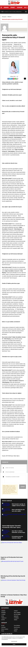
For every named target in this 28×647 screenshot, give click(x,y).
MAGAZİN (16, 616)
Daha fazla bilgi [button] (14, 641)
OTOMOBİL (16, 618)
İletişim (15, 630)
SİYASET (13, 7)
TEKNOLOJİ (3, 618)
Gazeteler (3, 627)
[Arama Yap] (25, 11)
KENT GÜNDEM (17, 612)
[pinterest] (14, 79)
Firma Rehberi (17, 625)
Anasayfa (4, 16)
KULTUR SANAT (17, 614)
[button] (27, 7)
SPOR (2, 616)
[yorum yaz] (17, 79)
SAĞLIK (9, 16)
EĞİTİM (3, 619)
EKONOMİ (19, 7)
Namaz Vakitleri (4, 629)
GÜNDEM (6, 7)
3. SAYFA (3, 614)
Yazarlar (16, 629)
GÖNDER (23, 486)
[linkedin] (12, 79)
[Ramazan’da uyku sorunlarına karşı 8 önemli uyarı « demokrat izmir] (14, 2)
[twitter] (10, 79)
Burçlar (2, 625)
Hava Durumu (17, 627)
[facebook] (8, 79)
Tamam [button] (14, 644)
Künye (2, 630)
